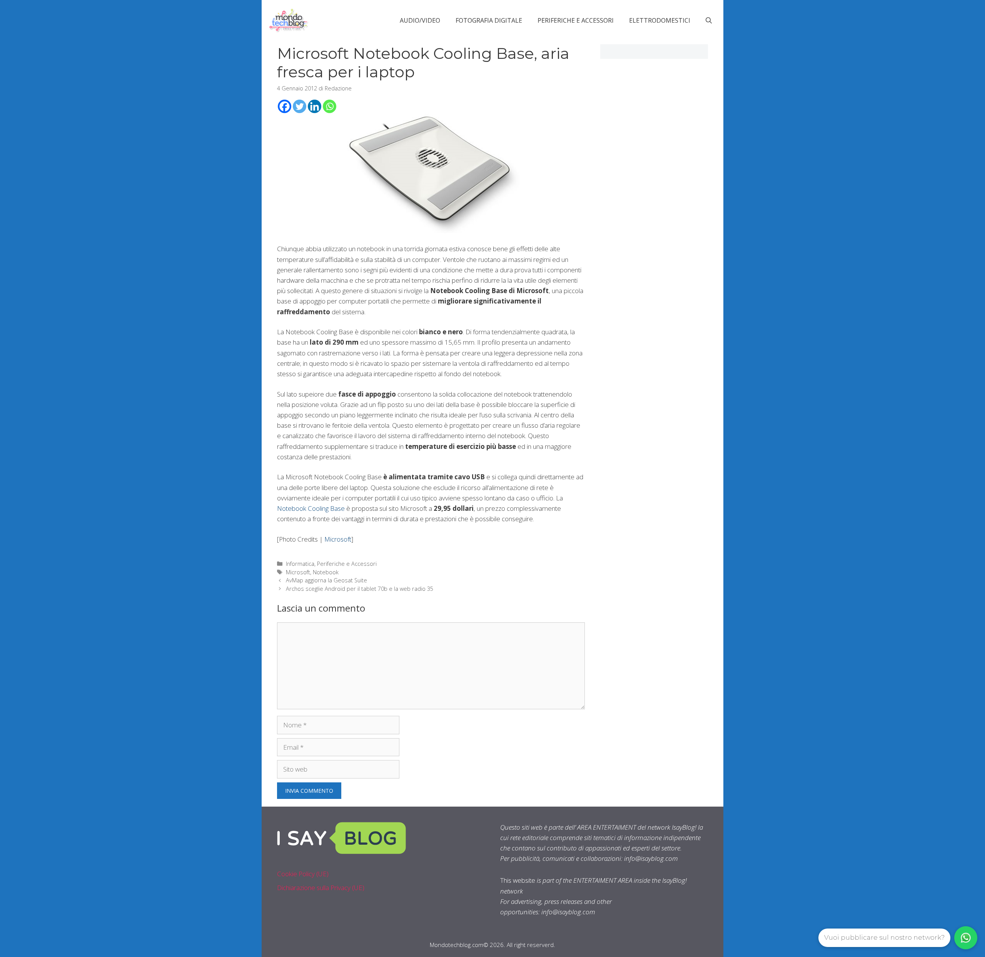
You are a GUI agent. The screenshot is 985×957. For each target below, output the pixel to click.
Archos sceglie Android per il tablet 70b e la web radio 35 (359, 588)
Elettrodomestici (659, 20)
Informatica (300, 563)
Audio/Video (420, 20)
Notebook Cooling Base (311, 508)
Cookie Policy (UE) (303, 873)
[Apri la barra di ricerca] (709, 20)
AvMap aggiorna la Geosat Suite (326, 580)
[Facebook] (284, 106)
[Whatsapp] (329, 106)
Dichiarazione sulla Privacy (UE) (320, 887)
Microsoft (337, 539)
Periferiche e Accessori (576, 20)
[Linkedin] (314, 106)
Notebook (326, 572)
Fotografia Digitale (489, 20)
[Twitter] (299, 106)
